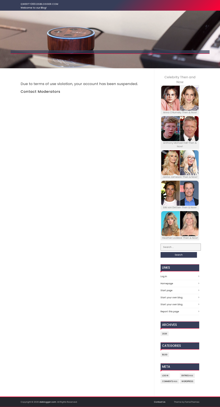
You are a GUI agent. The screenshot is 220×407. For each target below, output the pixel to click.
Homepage (167, 283)
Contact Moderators (40, 91)
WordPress (187, 381)
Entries (187, 375)
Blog (164, 354)
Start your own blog (171, 297)
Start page (166, 290)
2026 (164, 333)
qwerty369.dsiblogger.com (39, 4)
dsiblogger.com (47, 401)
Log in (164, 276)
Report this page (170, 311)
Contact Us (159, 401)
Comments (169, 381)
